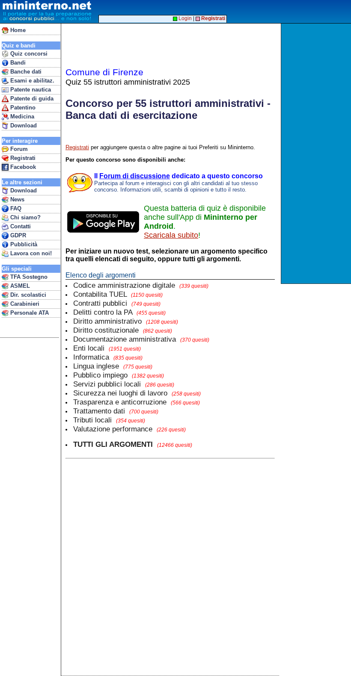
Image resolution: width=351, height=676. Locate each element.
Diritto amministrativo (125, 321)
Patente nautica (30, 89)
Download (23, 125)
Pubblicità (23, 244)
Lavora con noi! (30, 253)
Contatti (20, 226)
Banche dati (25, 71)
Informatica (108, 357)
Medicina (21, 116)
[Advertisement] (317, 153)
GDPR (17, 235)
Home (17, 30)
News (16, 199)
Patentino (22, 107)
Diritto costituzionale (122, 330)
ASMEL (19, 286)
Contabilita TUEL (118, 294)
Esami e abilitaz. (31, 80)
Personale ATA (29, 313)
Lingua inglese (112, 366)
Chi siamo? (25, 217)
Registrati (22, 158)
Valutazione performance (129, 429)
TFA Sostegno (28, 277)
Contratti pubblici (117, 303)
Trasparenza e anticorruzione (136, 402)
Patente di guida (31, 98)
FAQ (15, 208)
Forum (18, 149)
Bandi (17, 62)
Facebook (22, 167)
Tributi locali (109, 420)
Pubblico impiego (118, 375)
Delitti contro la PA (119, 312)
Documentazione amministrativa (141, 339)
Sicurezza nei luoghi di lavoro (137, 393)
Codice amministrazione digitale (140, 285)
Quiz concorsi (28, 53)
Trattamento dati (115, 411)
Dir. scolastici (27, 295)
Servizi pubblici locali (123, 384)
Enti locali (107, 348)
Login (184, 18)
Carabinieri (24, 304)
